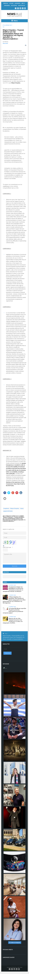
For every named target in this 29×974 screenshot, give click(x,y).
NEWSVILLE (5, 3)
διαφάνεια (6, 508)
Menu (15, 21)
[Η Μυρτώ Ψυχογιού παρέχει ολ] (14, 929)
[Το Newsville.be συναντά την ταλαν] (14, 772)
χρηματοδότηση (7, 511)
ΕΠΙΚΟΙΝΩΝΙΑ (7, 5)
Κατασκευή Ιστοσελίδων (12, 967)
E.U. (3, 27)
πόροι (22, 508)
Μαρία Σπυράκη (14, 508)
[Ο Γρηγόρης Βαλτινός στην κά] (14, 817)
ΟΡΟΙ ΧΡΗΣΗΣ (14, 5)
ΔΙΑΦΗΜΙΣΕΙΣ (17, 3)
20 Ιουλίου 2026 (12, 585)
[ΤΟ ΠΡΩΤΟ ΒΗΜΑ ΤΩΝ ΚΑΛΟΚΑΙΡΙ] (14, 840)
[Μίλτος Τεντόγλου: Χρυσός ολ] (14, 705)
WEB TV (23, 3)
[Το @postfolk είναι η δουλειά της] (14, 862)
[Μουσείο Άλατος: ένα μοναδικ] (14, 795)
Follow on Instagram (15, 942)
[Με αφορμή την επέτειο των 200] (14, 750)
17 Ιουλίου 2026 (12, 595)
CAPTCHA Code (7, 547)
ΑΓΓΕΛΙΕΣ (11, 3)
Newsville (5, 43)
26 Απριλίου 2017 (8, 25)
